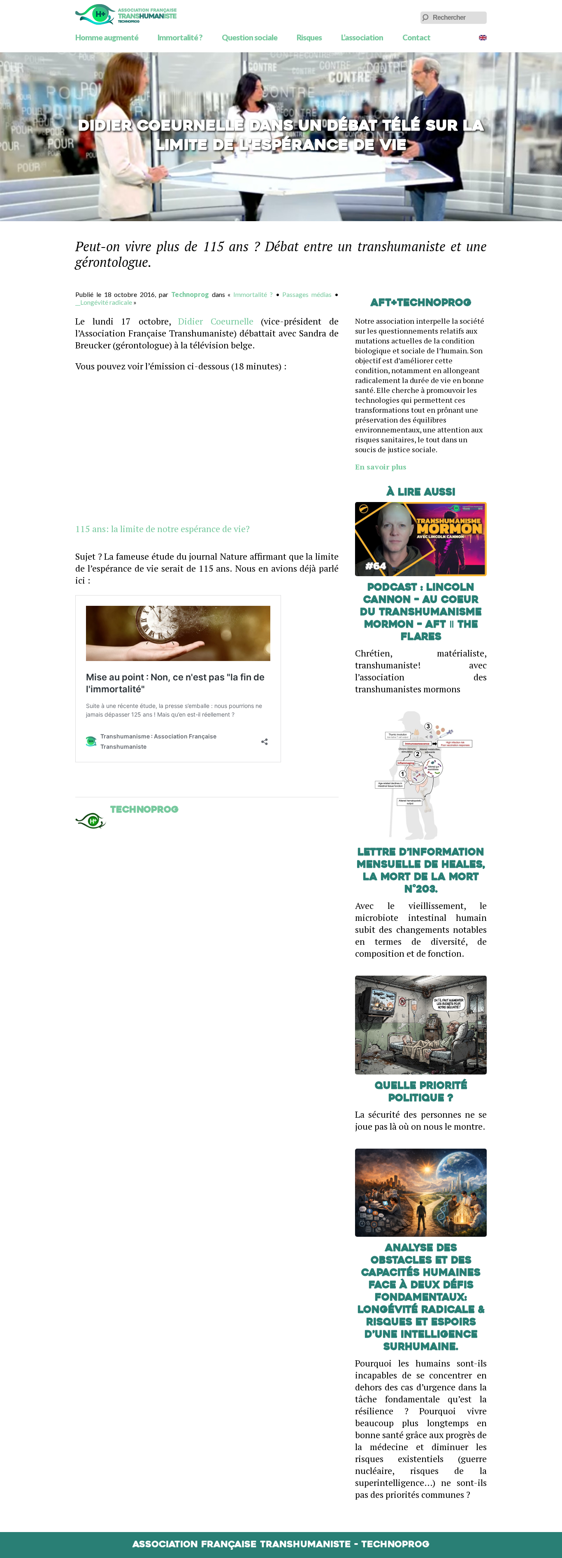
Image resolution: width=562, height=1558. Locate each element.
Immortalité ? (180, 37)
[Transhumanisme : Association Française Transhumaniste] (125, 14)
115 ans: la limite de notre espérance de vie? (162, 529)
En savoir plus (380, 467)
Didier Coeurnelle (215, 321)
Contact (416, 37)
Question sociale (249, 37)
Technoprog (190, 294)
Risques (309, 37)
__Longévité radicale (103, 302)
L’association (362, 37)
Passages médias (307, 294)
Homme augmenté (106, 37)
